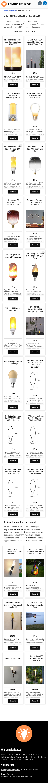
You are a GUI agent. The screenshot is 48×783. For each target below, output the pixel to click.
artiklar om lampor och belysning (34, 757)
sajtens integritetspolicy (24, 776)
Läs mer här (13, 84)
